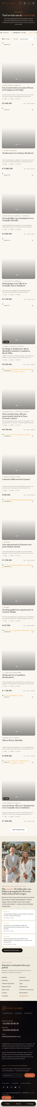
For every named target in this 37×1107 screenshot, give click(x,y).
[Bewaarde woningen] (20, 3)
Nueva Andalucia (24, 980)
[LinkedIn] (11, 1087)
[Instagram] (3, 1087)
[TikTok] (19, 1087)
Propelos (11, 1096)
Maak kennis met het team (11, 950)
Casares (4, 993)
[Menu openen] (33, 3)
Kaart (19, 1104)
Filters (7, 1104)
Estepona (5, 980)
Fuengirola (5, 996)
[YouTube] (15, 1087)
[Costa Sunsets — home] (8, 3)
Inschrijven (29, 1075)
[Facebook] (7, 1087)
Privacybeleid (5, 1083)
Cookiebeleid (14, 1083)
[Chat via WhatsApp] (25, 3)
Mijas (20, 983)
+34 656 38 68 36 (10, 1023)
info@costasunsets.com (11, 1036)
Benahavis (22, 977)
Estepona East (6, 986)
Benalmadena (23, 993)
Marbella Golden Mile (8, 983)
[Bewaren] (32, 44)
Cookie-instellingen (25, 1083)
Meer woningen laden (18, 829)
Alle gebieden (23, 996)
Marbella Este (23, 986)
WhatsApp (30, 1104)
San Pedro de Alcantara (26, 990)
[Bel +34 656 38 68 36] (29, 3)
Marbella (4, 977)
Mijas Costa (5, 990)
